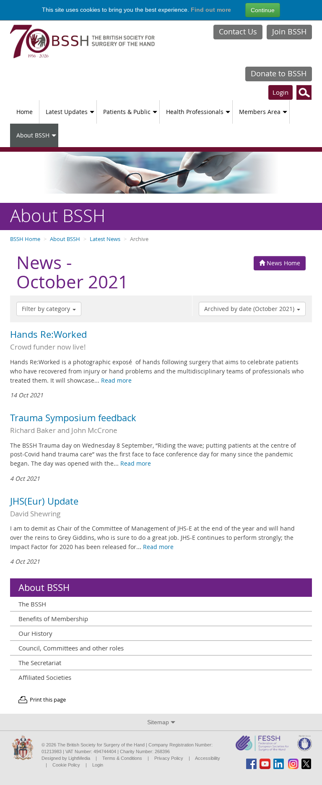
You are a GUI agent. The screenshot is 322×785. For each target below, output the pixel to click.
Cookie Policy (66, 764)
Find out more (211, 9)
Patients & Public (127, 112)
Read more (116, 380)
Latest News (105, 239)
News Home (282, 263)
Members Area (259, 112)
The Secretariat (39, 662)
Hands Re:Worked (48, 334)
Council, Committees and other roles (71, 648)
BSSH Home (25, 239)
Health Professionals (194, 112)
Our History (35, 633)
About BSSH (32, 135)
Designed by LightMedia (66, 758)
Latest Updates (67, 112)
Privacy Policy (168, 758)
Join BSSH (289, 31)
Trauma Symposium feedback (73, 418)
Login (280, 92)
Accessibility (207, 758)
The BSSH (32, 604)
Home (24, 112)
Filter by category (47, 309)
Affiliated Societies (44, 677)
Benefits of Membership (53, 618)
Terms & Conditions (122, 758)
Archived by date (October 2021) (250, 309)
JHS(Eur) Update (44, 501)
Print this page (48, 699)
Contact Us (238, 31)
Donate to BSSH (278, 73)
